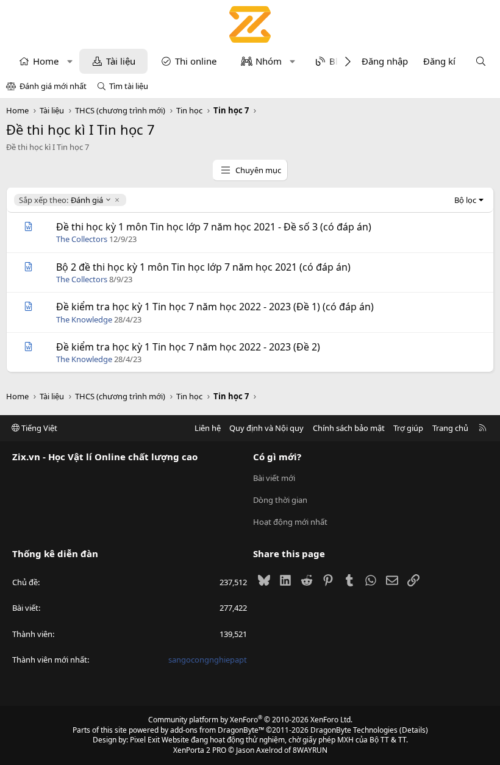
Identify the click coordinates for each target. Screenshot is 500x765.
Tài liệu (120, 61)
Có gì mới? (277, 456)
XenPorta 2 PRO (199, 750)
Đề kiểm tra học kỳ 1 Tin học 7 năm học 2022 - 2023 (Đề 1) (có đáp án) (215, 306)
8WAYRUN (310, 750)
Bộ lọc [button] (465, 199)
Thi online (195, 61)
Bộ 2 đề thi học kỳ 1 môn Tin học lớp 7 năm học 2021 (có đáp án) (203, 267)
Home (46, 61)
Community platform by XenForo (250, 719)
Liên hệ (208, 427)
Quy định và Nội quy (266, 427)
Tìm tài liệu (128, 85)
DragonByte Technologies (354, 730)
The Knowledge (84, 319)
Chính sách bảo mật (349, 427)
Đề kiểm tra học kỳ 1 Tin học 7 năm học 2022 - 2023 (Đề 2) (188, 347)
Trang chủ (450, 427)
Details (414, 730)
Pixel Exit (145, 740)
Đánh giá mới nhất (53, 85)
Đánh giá (60, 200)
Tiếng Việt (38, 427)
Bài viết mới (274, 477)
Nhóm (268, 61)
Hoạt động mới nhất (290, 521)
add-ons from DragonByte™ (217, 730)
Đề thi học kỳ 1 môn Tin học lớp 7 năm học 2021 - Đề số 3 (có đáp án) (213, 226)
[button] (69, 61)
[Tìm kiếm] (481, 61)
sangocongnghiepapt (207, 659)
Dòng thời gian (280, 499)
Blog (339, 61)
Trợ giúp (408, 427)
